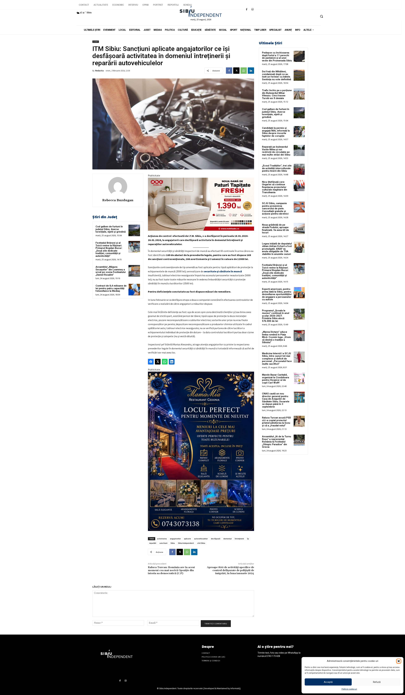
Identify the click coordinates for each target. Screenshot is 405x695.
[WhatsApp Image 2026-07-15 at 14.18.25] (201, 451)
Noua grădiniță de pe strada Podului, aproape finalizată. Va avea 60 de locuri (275, 228)
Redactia (99, 70)
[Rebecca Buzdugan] (117, 186)
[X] (236, 70)
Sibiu (173, 543)
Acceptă (328, 682)
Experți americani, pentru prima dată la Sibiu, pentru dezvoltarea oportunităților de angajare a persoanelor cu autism (277, 294)
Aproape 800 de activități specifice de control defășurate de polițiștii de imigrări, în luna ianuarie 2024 (230, 570)
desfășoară (215, 538)
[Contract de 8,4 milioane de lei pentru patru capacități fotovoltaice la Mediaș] (134, 289)
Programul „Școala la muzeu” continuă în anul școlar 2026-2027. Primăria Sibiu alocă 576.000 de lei (275, 315)
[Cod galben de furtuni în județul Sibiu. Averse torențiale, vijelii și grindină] (134, 230)
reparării (152, 543)
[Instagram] (252, 9)
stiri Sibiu (201, 543)
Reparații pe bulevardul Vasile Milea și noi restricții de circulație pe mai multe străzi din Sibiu (276, 150)
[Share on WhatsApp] (165, 362)
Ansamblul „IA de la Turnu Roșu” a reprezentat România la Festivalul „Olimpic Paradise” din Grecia (276, 441)
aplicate (187, 538)
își (248, 538)
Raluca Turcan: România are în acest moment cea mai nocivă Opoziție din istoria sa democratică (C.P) (171, 570)
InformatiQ (236, 688)
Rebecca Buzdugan (117, 200)
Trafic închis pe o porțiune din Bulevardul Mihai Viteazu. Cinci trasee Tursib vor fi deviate (277, 94)
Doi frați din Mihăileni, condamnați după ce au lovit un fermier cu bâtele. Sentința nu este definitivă (276, 75)
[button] (398, 661)
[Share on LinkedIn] (171, 362)
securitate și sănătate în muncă (223, 271)
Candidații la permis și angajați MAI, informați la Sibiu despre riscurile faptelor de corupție (276, 132)
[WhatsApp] (243, 70)
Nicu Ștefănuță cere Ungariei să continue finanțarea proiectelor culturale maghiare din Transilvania (274, 187)
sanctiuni (163, 543)
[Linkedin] (251, 70)
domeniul (227, 538)
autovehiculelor (201, 538)
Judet (95, 42)
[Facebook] (246, 9)
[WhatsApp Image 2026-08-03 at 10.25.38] (201, 204)
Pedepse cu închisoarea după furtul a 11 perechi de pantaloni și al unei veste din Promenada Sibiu (277, 56)
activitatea (162, 538)
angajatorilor (175, 538)
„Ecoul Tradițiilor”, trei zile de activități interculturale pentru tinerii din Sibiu (277, 168)
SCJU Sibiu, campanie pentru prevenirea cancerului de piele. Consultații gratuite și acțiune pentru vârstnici (275, 208)
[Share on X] (158, 362)
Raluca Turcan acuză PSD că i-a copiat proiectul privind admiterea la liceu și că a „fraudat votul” (276, 421)
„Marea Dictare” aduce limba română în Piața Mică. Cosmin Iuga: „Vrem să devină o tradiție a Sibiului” (276, 337)
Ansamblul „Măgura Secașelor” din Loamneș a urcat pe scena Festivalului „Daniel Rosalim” (111, 270)
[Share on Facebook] (151, 362)
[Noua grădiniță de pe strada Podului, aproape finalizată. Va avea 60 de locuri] (299, 228)
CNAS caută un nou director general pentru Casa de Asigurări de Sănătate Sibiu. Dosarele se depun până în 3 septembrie (275, 400)
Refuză (376, 682)
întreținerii (239, 538)
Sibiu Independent (186, 543)
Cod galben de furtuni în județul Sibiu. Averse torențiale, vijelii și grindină (111, 229)
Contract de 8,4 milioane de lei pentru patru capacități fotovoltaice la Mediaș (111, 288)
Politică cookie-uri (349, 689)
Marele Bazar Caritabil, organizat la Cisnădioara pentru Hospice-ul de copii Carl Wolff (275, 378)
